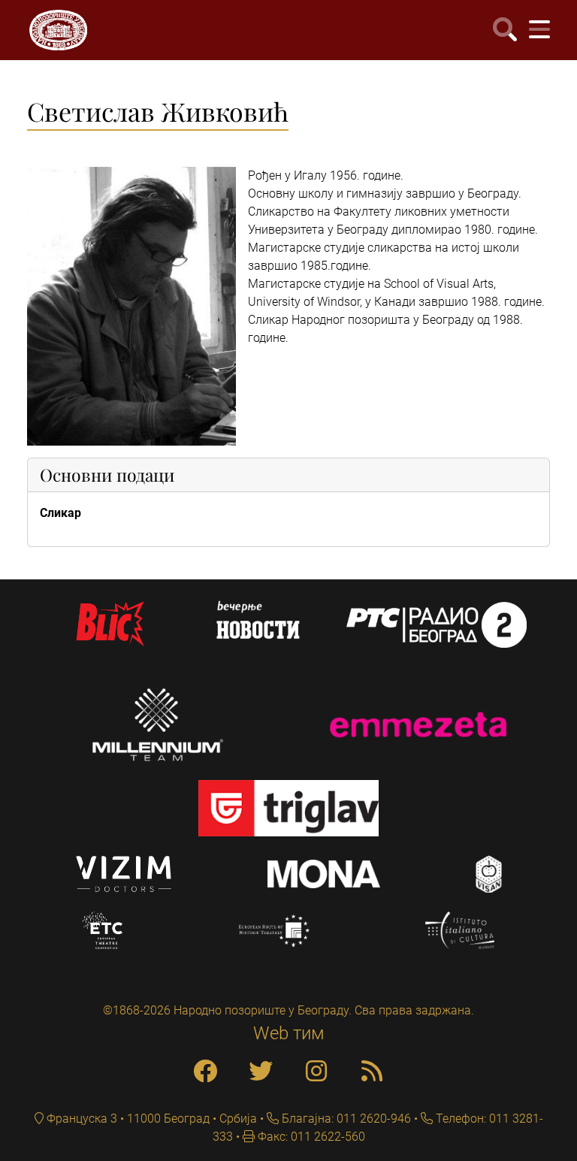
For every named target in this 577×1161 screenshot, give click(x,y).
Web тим (289, 1033)
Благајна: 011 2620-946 (345, 1118)
